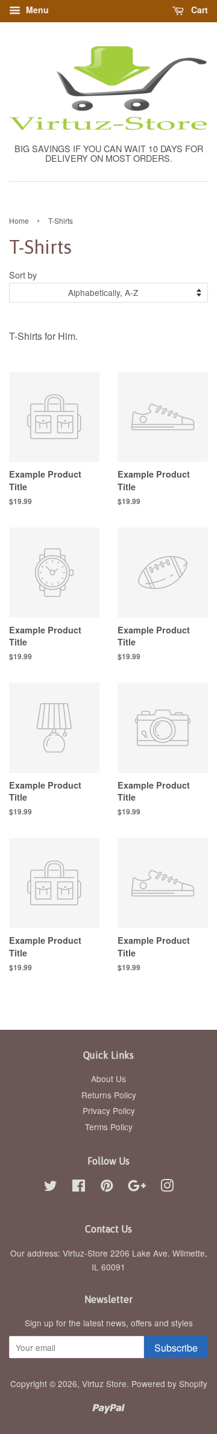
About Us (108, 1078)
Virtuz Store (104, 1383)
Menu (36, 10)
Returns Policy (108, 1095)
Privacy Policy (109, 1110)
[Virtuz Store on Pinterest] (106, 1187)
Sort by (23, 274)
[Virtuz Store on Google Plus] (137, 1187)
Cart (198, 10)
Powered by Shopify (169, 1383)
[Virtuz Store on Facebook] (79, 1187)
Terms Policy (109, 1127)
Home (19, 220)
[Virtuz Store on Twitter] (50, 1187)
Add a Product (89, 502)
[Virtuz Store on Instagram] (167, 1187)
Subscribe (176, 1348)
